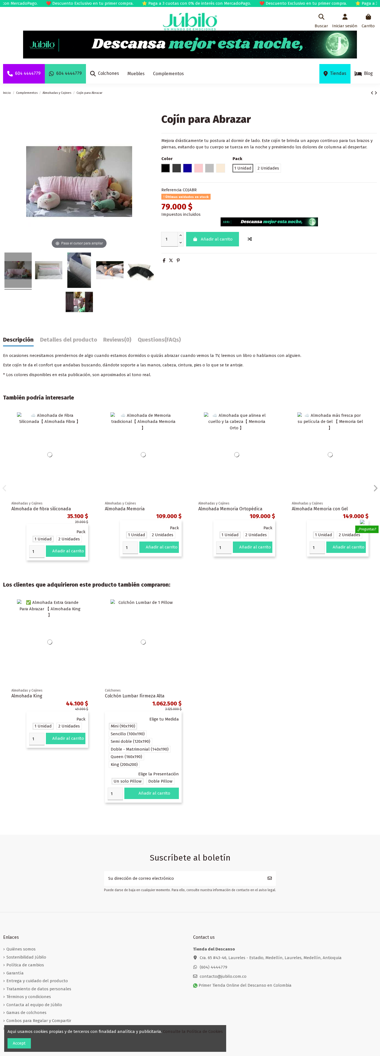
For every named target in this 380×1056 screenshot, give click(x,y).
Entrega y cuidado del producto (37, 980)
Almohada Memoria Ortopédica (230, 508)
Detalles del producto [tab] (68, 340)
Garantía (15, 973)
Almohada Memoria (125, 508)
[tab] (117, 341)
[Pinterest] (178, 260)
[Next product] (375, 92)
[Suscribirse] (269, 878)
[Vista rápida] (87, 431)
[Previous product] (372, 92)
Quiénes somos (21, 949)
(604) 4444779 (213, 967)
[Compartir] (164, 260)
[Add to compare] (249, 239)
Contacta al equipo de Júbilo (34, 1004)
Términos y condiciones (28, 996)
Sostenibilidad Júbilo (26, 957)
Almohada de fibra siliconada (41, 508)
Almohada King (26, 696)
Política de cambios (25, 964)
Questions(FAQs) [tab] (159, 340)
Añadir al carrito (217, 239)
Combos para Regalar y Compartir (38, 1020)
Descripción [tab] (18, 340)
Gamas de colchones (26, 1012)
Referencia (171, 189)
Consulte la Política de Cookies (193, 1031)
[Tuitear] (171, 260)
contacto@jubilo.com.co (223, 976)
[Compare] (87, 420)
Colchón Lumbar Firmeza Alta (134, 696)
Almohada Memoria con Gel (320, 508)
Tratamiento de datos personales (38, 988)
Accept (19, 1043)
